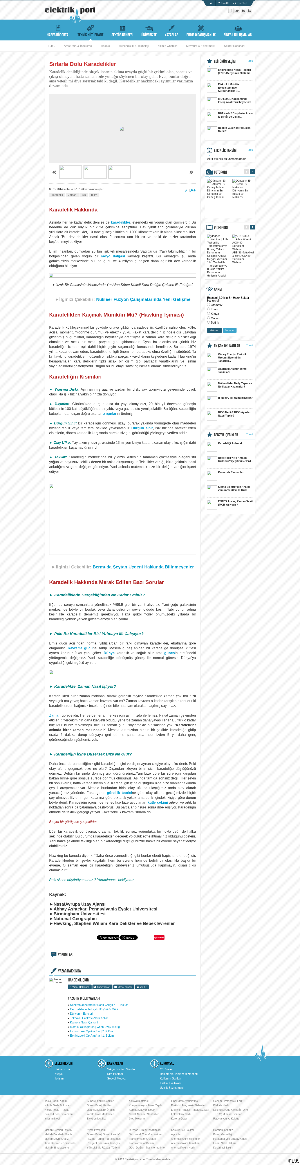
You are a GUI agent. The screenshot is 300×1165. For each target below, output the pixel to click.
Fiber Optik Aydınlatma (184, 1101)
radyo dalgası (113, 256)
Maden (215, 318)
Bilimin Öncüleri (167, 45)
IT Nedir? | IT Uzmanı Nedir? (235, 397)
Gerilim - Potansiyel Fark (227, 1101)
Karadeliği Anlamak (230, 443)
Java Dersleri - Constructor (60, 1143)
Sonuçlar (229, 330)
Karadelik (57, 195)
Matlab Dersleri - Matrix (58, 1130)
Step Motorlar (137, 1118)
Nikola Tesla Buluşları (57, 1105)
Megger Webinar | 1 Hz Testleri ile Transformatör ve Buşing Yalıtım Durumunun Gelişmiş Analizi (217, 267)
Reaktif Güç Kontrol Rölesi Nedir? (234, 129)
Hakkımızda (62, 1069)
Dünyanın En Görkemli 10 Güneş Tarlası (215, 194)
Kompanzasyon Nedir (142, 1110)
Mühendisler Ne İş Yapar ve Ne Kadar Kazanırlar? (235, 385)
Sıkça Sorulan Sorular (121, 1069)
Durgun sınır (142, 428)
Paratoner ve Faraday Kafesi (230, 1139)
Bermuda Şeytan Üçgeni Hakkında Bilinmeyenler (143, 566)
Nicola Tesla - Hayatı (57, 1110)
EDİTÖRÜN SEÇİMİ (225, 61)
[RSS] (249, 12)
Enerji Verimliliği (223, 1134)
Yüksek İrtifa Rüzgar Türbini (103, 1147)
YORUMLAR (65, 954)
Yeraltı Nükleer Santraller (144, 1114)
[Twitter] (238, 12)
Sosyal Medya (116, 1078)
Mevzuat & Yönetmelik (200, 45)
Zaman (72, 195)
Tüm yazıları (103, 987)
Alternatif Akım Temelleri (185, 1143)
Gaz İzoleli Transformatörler (145, 1134)
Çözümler (166, 1069)
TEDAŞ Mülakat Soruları (227, 1114)
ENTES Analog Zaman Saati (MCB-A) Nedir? (235, 503)
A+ (193, 190)
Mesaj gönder (125, 987)
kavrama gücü (80, 648)
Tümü (51, 45)
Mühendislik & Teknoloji (134, 45)
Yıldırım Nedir (53, 1118)
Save (161, 937)
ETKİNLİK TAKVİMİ (225, 150)
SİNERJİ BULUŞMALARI (238, 35)
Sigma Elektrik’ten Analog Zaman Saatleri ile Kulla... (234, 488)
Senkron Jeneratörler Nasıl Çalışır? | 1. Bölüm (99, 1005)
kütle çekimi (158, 802)
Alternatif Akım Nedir (183, 1147)
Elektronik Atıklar (97, 1118)
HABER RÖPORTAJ (58, 35)
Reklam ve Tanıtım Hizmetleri (179, 1073)
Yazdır (143, 987)
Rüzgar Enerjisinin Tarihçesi (103, 1143)
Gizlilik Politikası (170, 1083)
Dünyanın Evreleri (81, 1013)
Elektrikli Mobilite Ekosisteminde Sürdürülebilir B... (229, 88)
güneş (169, 653)
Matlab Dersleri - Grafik (58, 1134)
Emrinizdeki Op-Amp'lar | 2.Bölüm (91, 1031)
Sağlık (215, 322)
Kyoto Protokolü (96, 1130)
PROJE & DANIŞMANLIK (201, 35)
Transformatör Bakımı (141, 1143)
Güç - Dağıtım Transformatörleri (147, 1147)
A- (186, 190)
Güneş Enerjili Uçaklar (100, 1101)
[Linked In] (244, 12)
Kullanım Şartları (170, 1078)
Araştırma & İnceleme (78, 45)
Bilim (94, 195)
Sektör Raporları (234, 45)
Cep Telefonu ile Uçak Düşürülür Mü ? (94, 1009)
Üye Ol (225, 3)
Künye (58, 1073)
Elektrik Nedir (221, 1105)
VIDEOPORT (221, 227)
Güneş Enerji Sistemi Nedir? (104, 1134)
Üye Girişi (242, 3)
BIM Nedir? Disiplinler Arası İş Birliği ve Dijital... (235, 115)
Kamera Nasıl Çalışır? (84, 1022)
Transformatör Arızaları (142, 1139)
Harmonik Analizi (223, 1130)
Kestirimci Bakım (223, 1147)
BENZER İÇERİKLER (226, 435)
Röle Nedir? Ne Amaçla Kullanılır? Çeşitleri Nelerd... (235, 459)
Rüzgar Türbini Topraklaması (104, 1139)
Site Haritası (115, 1073)
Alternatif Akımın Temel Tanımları (232, 370)
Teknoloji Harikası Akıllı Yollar (89, 1018)
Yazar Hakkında (80, 987)
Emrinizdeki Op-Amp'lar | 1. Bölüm (92, 1035)
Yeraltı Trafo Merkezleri (100, 1114)
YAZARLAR (171, 35)
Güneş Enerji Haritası (99, 1105)
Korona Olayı (179, 1118)
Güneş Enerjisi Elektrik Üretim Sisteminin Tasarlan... (232, 357)
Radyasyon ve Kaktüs (226, 1118)
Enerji (214, 309)
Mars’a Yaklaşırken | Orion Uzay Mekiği (95, 1026)
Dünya (109, 653)
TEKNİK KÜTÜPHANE (90, 35)
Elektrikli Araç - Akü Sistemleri (188, 1105)
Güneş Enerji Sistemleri (59, 1114)
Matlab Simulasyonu (57, 1147)
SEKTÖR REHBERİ (122, 35)
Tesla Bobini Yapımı (56, 1101)
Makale (105, 45)
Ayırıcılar (176, 1134)
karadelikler (120, 222)
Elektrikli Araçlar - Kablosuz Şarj (190, 1110)
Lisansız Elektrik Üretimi (101, 1110)
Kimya (215, 313)
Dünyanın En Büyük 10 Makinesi (240, 194)
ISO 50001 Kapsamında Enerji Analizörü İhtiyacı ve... (235, 100)
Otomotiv (216, 305)
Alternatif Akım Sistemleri (186, 1139)
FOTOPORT (220, 172)
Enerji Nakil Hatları (224, 1143)
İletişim (59, 1078)
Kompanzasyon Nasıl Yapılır (146, 1105)
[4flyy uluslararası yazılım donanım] (293, 1161)
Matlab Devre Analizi (57, 1139)
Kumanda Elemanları (231, 472)
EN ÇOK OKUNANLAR (227, 346)
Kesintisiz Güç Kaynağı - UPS (230, 1110)
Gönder (214, 330)
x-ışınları (110, 413)
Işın (84, 195)
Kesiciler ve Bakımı (182, 1130)
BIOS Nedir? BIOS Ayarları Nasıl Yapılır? (234, 414)
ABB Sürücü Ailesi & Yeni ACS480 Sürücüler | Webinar (243, 257)
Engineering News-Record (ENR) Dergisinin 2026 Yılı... (235, 71)
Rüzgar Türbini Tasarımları (145, 1130)
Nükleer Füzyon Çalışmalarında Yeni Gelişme (143, 299)
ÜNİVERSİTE (149, 35)
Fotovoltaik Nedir (181, 1114)
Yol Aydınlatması (138, 1101)
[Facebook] (231, 12)
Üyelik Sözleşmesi (172, 1087)
